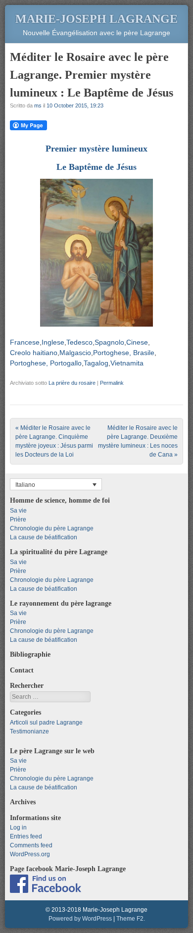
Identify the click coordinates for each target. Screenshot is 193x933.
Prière (18, 519)
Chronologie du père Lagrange (52, 528)
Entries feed (26, 836)
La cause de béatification (43, 537)
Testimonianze (29, 731)
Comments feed (31, 845)
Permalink (112, 383)
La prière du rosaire (72, 383)
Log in (18, 827)
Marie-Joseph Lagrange (96, 18)
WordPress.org (30, 854)
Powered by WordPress (80, 918)
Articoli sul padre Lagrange (46, 722)
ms (38, 105)
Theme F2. (130, 918)
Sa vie (18, 510)
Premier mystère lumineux (96, 149)
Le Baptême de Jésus (96, 167)
